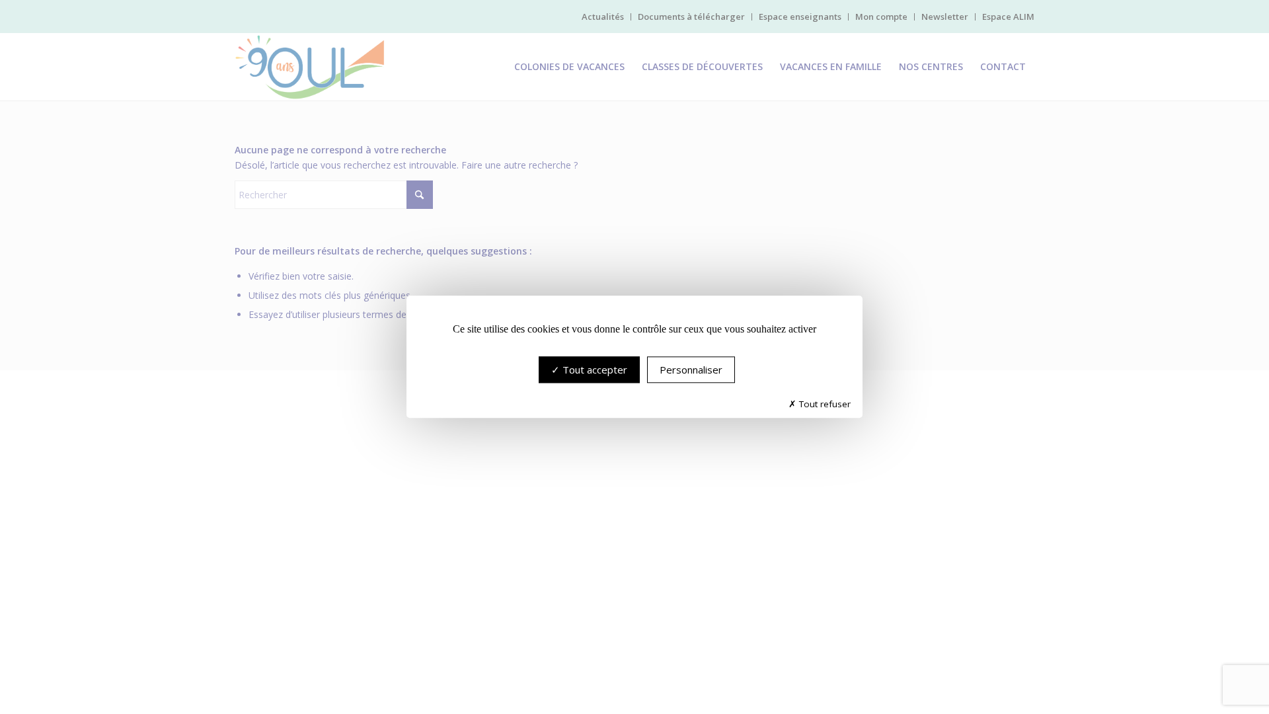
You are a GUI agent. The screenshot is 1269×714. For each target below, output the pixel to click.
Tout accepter (593, 370)
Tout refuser (823, 405)
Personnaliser (691, 370)
